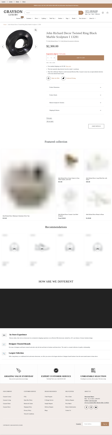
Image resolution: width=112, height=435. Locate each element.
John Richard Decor (53, 41)
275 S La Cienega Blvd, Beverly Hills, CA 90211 (97, 402)
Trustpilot (78, 424)
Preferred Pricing (71, 78)
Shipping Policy (28, 407)
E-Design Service (49, 400)
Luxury (3, 1)
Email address (87, 424)
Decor (23, 1)
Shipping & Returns (54, 110)
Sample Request (49, 403)
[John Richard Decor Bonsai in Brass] (97, 198)
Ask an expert (50, 121)
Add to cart (81, 57)
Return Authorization (70, 407)
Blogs (46, 410)
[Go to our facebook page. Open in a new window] (86, 407)
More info (68, 66)
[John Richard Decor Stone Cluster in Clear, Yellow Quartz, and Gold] (70, 162)
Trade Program (48, 396)
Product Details (53, 95)
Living (10, 1)
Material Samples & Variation (56, 102)
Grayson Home (6, 403)
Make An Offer (55, 78)
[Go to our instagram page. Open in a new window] (91, 407)
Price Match (68, 403)
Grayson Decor (6, 407)
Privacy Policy (27, 410)
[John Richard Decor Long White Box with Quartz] (97, 162)
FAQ (25, 396)
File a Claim (68, 396)
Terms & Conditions (29, 414)
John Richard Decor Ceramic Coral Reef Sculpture (68, 215)
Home (17, 1)
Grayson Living (7, 400)
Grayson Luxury (7, 396)
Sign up (105, 424)
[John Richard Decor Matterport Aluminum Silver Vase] (28, 181)
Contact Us (68, 410)
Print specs (49, 118)
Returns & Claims (28, 403)
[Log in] (103, 13)
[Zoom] (36, 30)
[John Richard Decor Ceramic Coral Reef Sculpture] (70, 198)
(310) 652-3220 (93, 400)
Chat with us (96, 126)
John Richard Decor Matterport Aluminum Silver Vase (16, 216)
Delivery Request (49, 407)
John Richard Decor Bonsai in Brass (95, 214)
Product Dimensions (54, 87)
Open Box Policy (28, 400)
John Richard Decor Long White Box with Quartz (96, 179)
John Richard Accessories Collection (70, 41)
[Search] (81, 13)
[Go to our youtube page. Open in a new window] (96, 407)
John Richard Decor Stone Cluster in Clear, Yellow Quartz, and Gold (69, 179)
